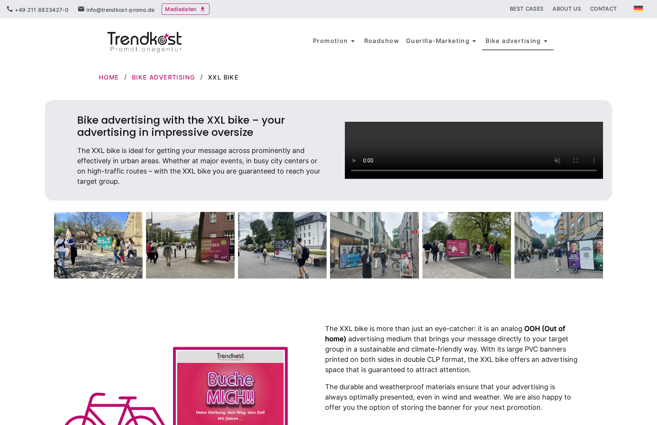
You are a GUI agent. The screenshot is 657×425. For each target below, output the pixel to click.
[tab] (37, 9)
